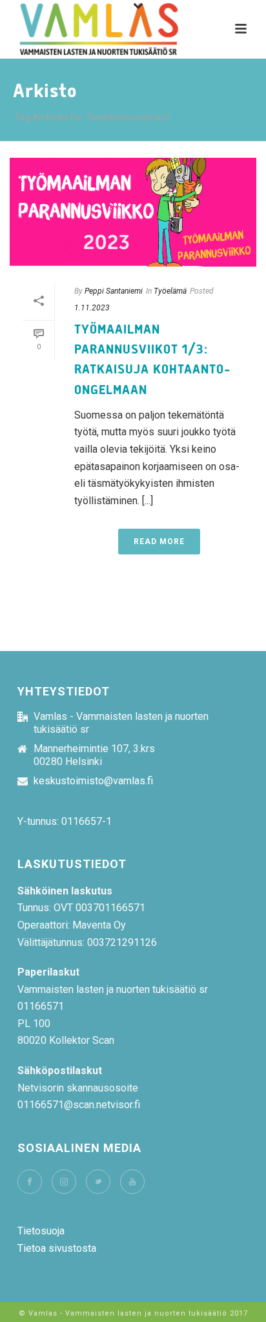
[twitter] (98, 1181)
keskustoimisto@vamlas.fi (93, 781)
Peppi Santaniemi (114, 291)
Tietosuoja (41, 1231)
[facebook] (29, 1181)
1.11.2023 (92, 307)
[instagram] (64, 1181)
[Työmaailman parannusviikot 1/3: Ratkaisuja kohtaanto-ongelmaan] (133, 212)
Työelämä (170, 291)
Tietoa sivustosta (56, 1248)
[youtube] (132, 1181)
